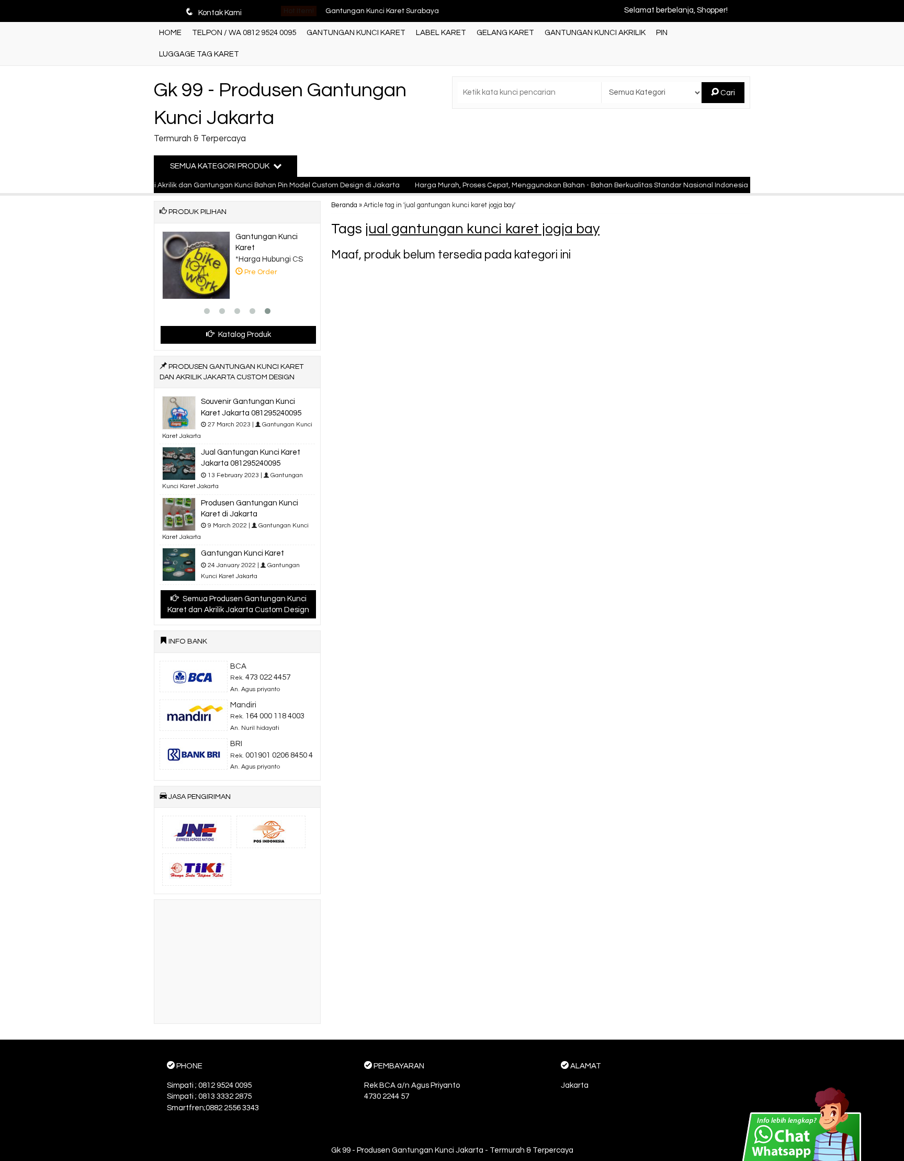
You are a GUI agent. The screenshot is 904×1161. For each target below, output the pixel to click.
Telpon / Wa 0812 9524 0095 (244, 33)
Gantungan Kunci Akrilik (595, 33)
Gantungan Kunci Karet (356, 33)
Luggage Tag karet (199, 54)
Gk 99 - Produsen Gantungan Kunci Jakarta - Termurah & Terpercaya (452, 1150)
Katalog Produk (244, 335)
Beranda (344, 205)
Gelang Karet (505, 33)
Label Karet (441, 33)
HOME (170, 33)
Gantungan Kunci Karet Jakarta (379, 19)
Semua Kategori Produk (220, 166)
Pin (662, 33)
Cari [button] (727, 93)
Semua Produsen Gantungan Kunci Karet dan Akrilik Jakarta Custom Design (238, 604)
